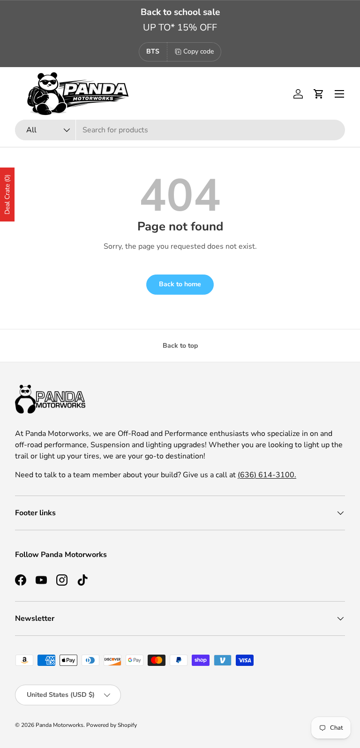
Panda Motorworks (59, 725)
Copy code (198, 51)
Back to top (180, 345)
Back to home (180, 284)
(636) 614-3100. (267, 475)
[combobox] (180, 130)
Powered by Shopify (111, 725)
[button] (318, 94)
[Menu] (339, 94)
